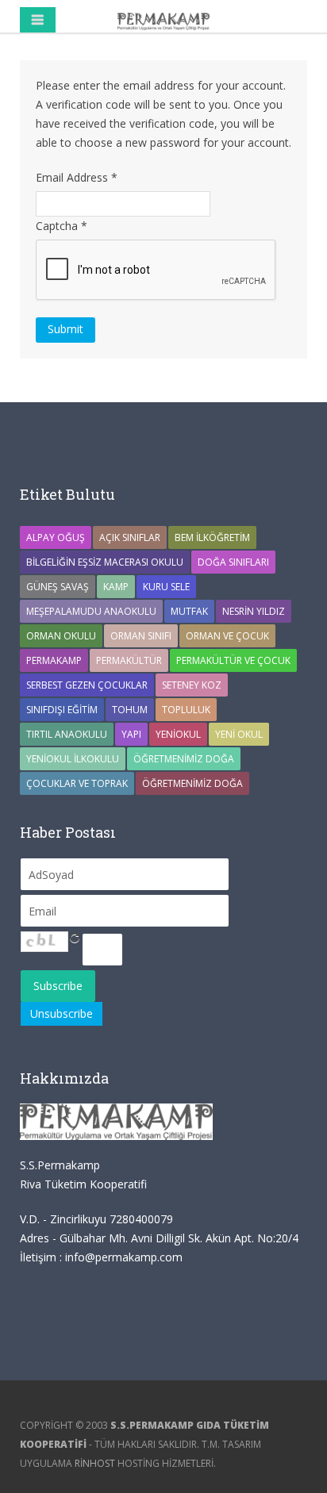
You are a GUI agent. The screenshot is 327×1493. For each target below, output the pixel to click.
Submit (65, 328)
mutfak (189, 611)
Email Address (76, 177)
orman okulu (61, 636)
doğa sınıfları (233, 562)
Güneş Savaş (57, 586)
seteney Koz (191, 685)
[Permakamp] (163, 20)
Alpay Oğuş (55, 537)
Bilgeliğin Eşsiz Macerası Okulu (104, 562)
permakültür (129, 660)
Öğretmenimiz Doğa (183, 759)
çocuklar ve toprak (77, 783)
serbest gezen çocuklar (87, 685)
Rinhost (95, 1463)
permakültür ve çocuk (233, 660)
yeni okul (239, 734)
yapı (131, 734)
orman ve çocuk (227, 636)
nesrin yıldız (253, 611)
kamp (116, 586)
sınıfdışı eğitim (62, 709)
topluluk (186, 709)
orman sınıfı (140, 636)
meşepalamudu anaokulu (91, 611)
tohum (130, 709)
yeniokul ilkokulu (72, 759)
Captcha (61, 225)
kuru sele (166, 586)
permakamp (54, 660)
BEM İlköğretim (212, 537)
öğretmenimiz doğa (192, 783)
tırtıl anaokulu (66, 734)
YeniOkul (178, 734)
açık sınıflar (129, 537)
